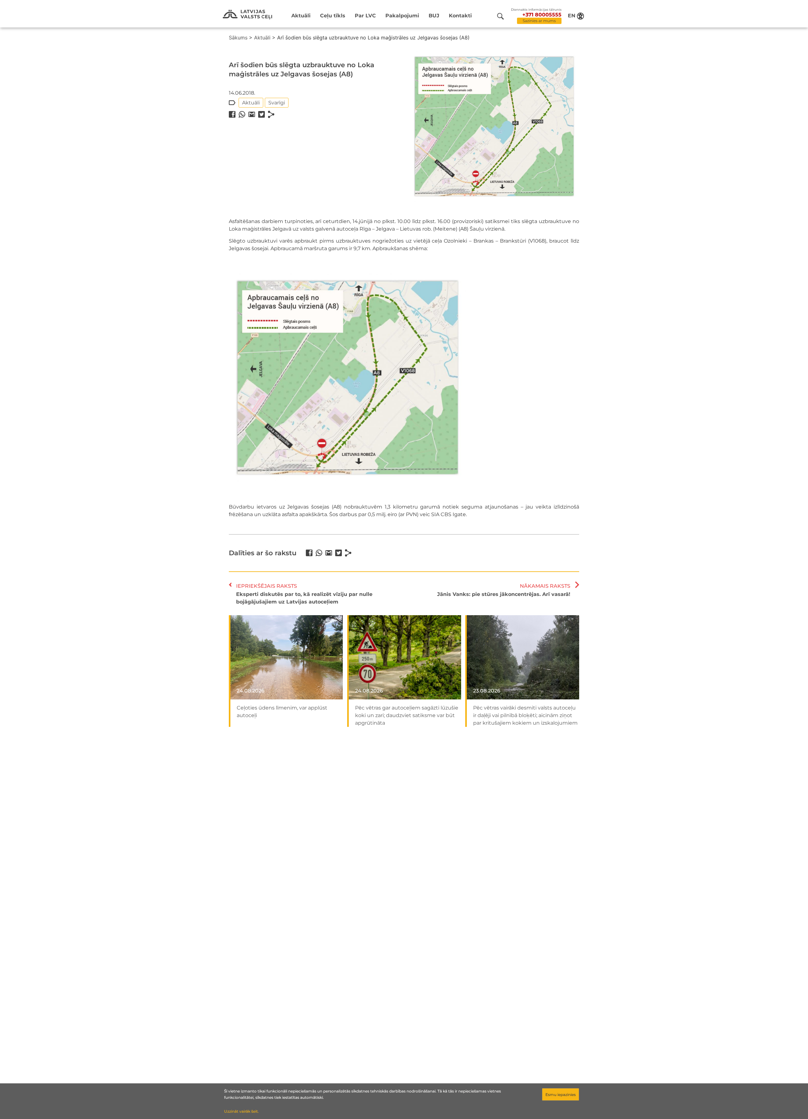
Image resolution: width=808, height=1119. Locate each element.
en (571, 16)
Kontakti (460, 16)
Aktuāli (301, 16)
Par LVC (365, 16)
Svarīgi (276, 103)
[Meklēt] (500, 16)
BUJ (434, 16)
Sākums (238, 37)
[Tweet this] (261, 114)
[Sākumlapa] (247, 15)
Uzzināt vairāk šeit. (241, 1111)
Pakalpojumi (402, 16)
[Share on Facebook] (232, 114)
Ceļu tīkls (332, 16)
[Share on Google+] (251, 114)
